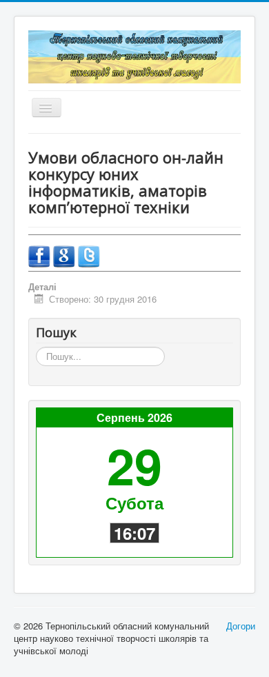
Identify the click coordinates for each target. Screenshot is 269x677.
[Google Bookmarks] (65, 254)
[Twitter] (89, 254)
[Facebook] (40, 254)
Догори (240, 625)
